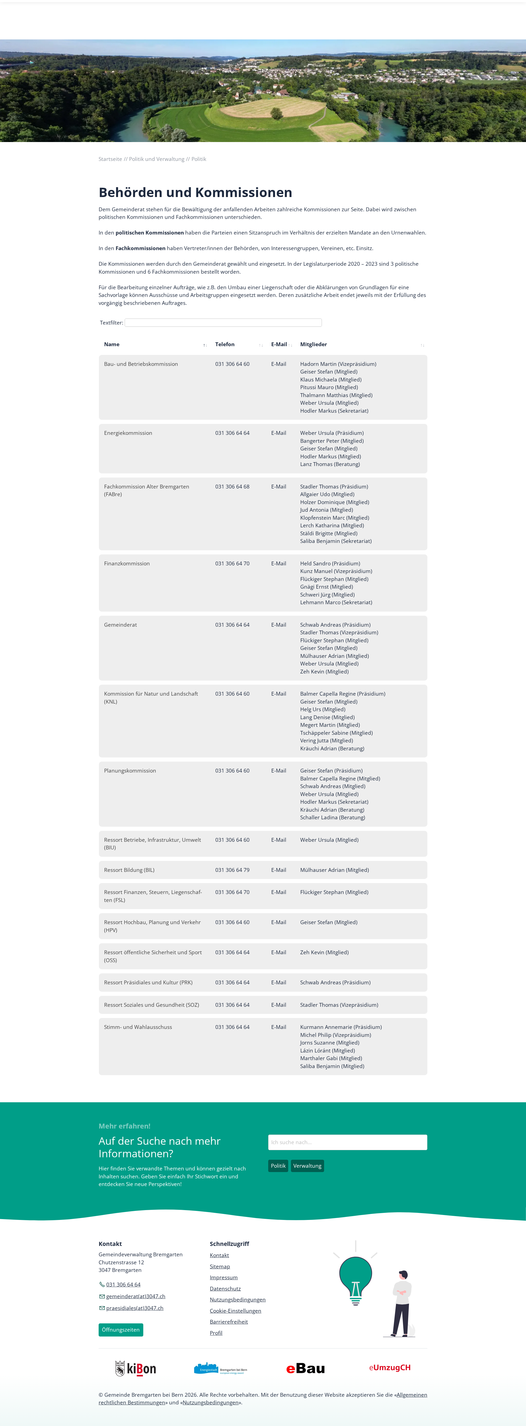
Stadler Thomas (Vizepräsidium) (339, 632)
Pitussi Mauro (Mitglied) (329, 387)
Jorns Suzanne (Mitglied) (329, 1042)
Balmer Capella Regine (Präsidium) (342, 693)
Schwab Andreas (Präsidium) (335, 624)
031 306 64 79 (232, 869)
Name (111, 344)
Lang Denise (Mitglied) (327, 717)
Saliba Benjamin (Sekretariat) (336, 541)
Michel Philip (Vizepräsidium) (335, 1035)
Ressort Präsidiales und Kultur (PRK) (148, 982)
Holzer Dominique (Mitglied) (334, 502)
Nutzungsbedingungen (211, 1402)
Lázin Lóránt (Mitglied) (327, 1050)
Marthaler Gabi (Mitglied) (331, 1058)
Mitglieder (313, 344)
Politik (278, 1165)
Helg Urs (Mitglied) (322, 709)
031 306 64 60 (232, 364)
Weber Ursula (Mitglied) (329, 402)
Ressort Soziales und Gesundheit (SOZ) (151, 1004)
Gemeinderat (120, 624)
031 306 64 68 (232, 486)
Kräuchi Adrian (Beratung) (332, 748)
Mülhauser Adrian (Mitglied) (334, 656)
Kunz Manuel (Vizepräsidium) (336, 571)
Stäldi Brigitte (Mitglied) (329, 533)
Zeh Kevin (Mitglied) (324, 671)
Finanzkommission (127, 563)
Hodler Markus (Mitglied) (330, 456)
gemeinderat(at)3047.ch (135, 1296)
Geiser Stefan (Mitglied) (329, 371)
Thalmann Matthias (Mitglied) (336, 395)
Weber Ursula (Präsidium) (332, 432)
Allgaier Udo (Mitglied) (327, 494)
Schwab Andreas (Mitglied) (332, 786)
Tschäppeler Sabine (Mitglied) (336, 732)
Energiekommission (128, 432)
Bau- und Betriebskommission (141, 364)
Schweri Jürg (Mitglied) (327, 594)
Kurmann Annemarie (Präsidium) (341, 1027)
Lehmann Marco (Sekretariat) (336, 602)
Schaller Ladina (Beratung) (332, 817)
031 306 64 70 (232, 563)
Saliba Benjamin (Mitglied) (332, 1066)
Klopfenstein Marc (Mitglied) (334, 517)
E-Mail (279, 344)
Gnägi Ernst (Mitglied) (326, 586)
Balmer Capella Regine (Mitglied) (340, 778)
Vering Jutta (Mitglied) (326, 740)
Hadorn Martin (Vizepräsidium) (338, 364)
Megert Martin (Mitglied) (330, 724)
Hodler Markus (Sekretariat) (334, 410)
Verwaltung (307, 1165)
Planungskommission (130, 770)
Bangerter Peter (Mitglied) (332, 440)
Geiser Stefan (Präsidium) (331, 770)
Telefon (225, 344)
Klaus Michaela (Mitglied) (331, 379)
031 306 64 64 (232, 432)
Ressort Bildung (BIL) (129, 869)
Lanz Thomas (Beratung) (330, 464)
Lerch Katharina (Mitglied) (332, 525)
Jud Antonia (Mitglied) (326, 509)
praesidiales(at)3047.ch (135, 1308)
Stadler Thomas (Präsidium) (334, 486)
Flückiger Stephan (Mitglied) (334, 579)
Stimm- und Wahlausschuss (138, 1027)
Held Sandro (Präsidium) (330, 563)
